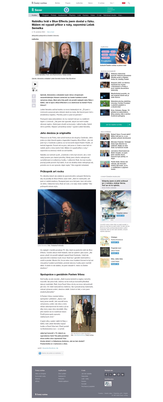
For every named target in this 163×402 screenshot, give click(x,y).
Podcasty (61, 379)
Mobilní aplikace (63, 381)
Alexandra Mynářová (48, 348)
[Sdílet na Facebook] (34, 96)
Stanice (90, 3)
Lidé (79, 15)
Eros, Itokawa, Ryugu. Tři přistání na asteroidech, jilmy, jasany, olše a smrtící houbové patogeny (120, 113)
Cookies (100, 393)
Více (120, 15)
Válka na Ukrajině (40, 373)
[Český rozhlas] (39, 3)
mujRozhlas (79, 3)
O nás (99, 15)
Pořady (53, 15)
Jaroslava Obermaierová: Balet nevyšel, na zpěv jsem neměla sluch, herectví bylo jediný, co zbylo (120, 154)
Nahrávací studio (109, 15)
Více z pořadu (106, 132)
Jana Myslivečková (56, 75)
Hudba (34, 15)
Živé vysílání (105, 57)
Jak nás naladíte (87, 373)
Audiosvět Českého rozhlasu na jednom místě (113, 65)
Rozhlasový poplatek (88, 386)
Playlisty (72, 15)
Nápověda (85, 376)
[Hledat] (129, 3)
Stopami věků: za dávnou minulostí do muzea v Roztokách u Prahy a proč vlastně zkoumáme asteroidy (120, 86)
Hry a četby (104, 51)
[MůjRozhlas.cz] (35, 39)
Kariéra (84, 381)
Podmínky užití (118, 393)
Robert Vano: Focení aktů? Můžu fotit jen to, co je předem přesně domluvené (121, 136)
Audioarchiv (111, 9)
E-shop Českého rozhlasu (110, 176)
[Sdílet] (36, 90)
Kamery (109, 11)
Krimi (112, 51)
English (126, 393)
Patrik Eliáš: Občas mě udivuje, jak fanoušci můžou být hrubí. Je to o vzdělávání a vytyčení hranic (119, 165)
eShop (37, 381)
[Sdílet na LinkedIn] (34, 105)
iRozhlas (57, 3)
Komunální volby (40, 376)
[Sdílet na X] (34, 101)
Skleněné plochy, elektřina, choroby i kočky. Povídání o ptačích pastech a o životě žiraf (121, 104)
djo (57, 348)
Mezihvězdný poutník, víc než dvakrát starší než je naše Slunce (120, 95)
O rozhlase (101, 3)
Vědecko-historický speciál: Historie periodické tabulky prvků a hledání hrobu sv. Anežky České (121, 76)
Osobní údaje (108, 393)
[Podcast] (33, 90)
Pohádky (104, 54)
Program (67, 3)
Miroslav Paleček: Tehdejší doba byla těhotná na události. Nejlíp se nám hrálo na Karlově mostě (120, 144)
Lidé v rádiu (85, 379)
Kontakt (84, 384)
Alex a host (50, 32)
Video (93, 15)
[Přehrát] (35, 84)
